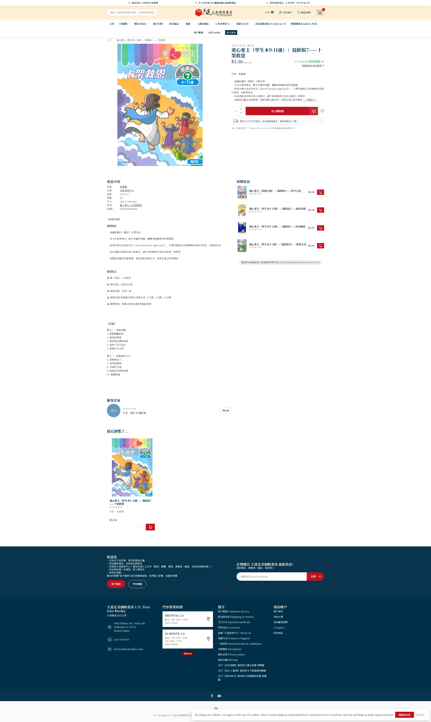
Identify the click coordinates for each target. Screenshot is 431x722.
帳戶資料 (278, 611)
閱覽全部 (188, 653)
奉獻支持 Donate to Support (234, 638)
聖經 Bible (140, 23)
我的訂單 (278, 616)
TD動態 (123, 23)
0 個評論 (250, 45)
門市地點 (137, 584)
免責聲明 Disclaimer (229, 649)
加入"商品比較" (238, 128)
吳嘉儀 (123, 186)
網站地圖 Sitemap (228, 659)
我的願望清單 (281, 622)
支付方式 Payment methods (234, 622)
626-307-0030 (121, 639)
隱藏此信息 (404, 714)
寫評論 (225, 410)
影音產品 (174, 23)
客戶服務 (198, 32)
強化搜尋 (231, 32)
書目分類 (157, 23)
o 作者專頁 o (223, 23)
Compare (279, 627)
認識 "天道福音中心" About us (234, 633)
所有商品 (278, 633)
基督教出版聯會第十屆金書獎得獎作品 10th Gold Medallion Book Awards (280, 262)
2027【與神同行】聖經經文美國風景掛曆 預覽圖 (242, 677)
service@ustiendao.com (128, 649)
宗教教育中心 (127, 190)
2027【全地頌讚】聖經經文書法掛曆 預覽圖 (241, 665)
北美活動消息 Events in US (270, 23)
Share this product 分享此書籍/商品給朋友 (271, 128)
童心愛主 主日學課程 (131, 205)
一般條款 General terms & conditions (240, 643)
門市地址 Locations (229, 627)
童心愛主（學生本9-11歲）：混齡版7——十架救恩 (141, 40)
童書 (188, 23)
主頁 (111, 23)
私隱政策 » (421, 714)
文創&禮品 (203, 23)
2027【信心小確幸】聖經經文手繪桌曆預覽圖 (242, 670)
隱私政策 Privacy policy (231, 654)
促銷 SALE (242, 23)
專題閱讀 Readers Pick (304, 23)
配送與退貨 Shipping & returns (236, 616)
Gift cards (214, 32)
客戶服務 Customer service (233, 611)
